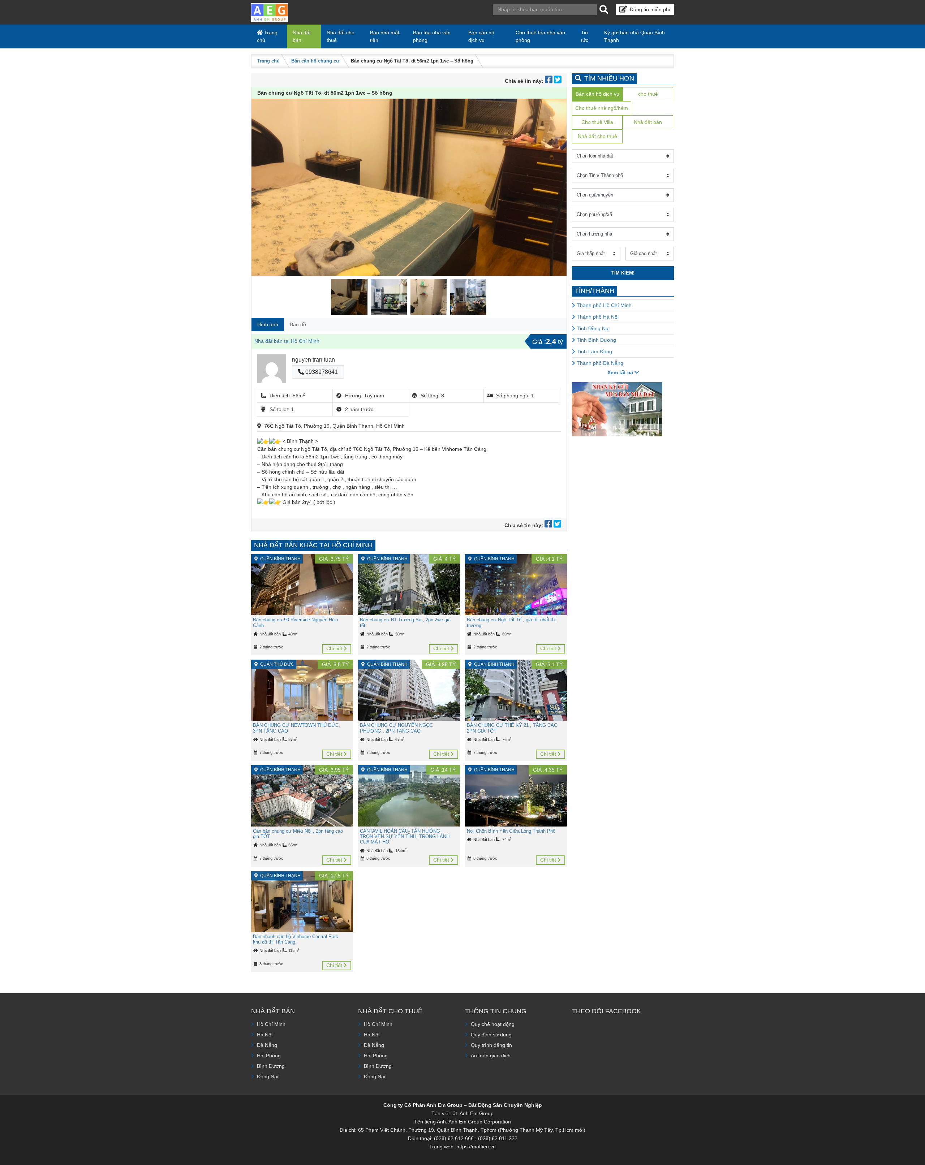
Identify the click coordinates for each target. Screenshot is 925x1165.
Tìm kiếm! (622, 273)
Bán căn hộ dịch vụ (481, 36)
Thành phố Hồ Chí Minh (603, 305)
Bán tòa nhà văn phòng (432, 36)
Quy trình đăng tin (491, 1045)
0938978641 (321, 372)
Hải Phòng (269, 1055)
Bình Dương (271, 1066)
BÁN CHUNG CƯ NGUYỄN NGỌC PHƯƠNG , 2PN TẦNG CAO (396, 727)
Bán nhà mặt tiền (384, 36)
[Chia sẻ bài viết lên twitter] (558, 81)
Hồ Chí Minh (271, 1024)
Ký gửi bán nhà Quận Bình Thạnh (634, 36)
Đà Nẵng (267, 1045)
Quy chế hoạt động (493, 1024)
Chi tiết (335, 648)
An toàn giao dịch (491, 1055)
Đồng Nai (267, 1076)
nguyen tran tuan (313, 360)
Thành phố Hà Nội (597, 317)
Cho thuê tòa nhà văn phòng (540, 36)
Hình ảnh (267, 324)
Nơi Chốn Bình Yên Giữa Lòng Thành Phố (511, 831)
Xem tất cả (620, 372)
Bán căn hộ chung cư (315, 61)
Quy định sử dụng (491, 1034)
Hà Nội (264, 1034)
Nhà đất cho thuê (340, 36)
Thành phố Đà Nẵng (599, 363)
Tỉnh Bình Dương (595, 340)
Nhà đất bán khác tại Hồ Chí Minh (313, 545)
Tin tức (584, 36)
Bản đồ (298, 324)
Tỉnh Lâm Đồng (593, 351)
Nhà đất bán (302, 36)
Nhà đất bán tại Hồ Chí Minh (286, 341)
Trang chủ (267, 36)
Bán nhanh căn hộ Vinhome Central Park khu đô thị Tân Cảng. (295, 939)
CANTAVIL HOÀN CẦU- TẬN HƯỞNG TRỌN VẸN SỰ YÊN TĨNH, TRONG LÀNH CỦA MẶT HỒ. (404, 836)
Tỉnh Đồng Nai (592, 328)
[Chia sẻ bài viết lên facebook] (549, 81)
